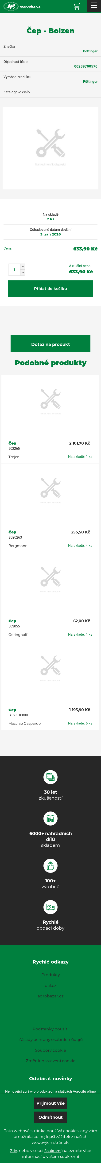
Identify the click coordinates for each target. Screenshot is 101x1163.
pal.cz (50, 985)
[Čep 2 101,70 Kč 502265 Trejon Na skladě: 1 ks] (50, 402)
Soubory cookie (50, 1050)
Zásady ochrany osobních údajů (51, 1039)
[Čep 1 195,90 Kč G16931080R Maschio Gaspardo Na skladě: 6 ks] (50, 669)
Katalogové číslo (17, 92)
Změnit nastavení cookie (50, 1060)
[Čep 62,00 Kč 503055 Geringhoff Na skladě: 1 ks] (50, 580)
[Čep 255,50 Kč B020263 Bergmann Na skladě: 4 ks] (50, 491)
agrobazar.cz (51, 996)
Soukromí (52, 1151)
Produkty (50, 974)
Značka (9, 46)
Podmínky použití (51, 1029)
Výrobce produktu (17, 77)
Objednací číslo (16, 62)
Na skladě (50, 214)
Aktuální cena (79, 266)
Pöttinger (90, 51)
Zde (13, 1151)
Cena (8, 248)
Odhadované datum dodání (50, 230)
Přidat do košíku (50, 288)
